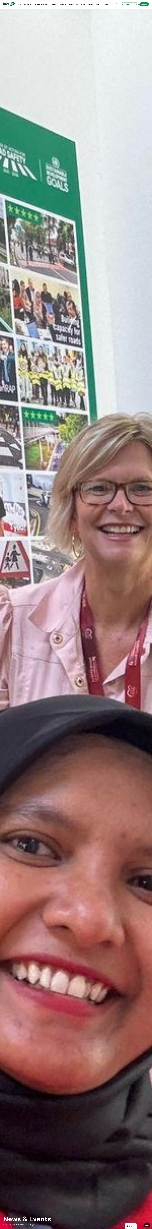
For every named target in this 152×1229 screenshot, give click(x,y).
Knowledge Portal (129, 4)
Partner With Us (40, 4)
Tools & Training (57, 4)
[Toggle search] (117, 4)
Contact (106, 4)
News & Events (94, 4)
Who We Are (24, 4)
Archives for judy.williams (15, 1224)
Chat (147, 1225)
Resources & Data (76, 4)
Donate (144, 4)
